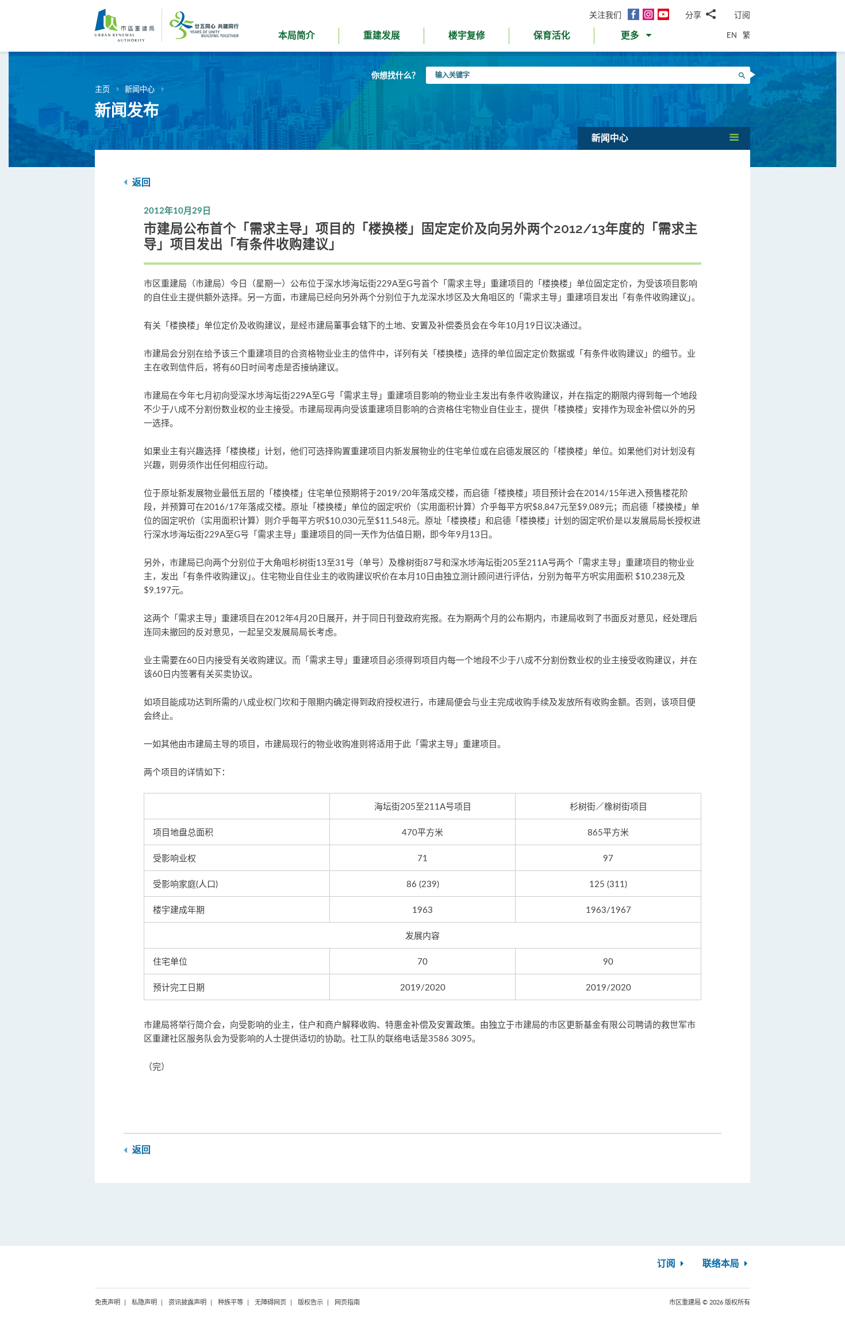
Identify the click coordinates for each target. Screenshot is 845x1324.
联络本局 (722, 1263)
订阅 (742, 14)
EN (732, 35)
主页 (102, 89)
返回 (140, 182)
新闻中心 (140, 89)
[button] (637, 38)
